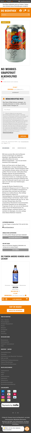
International (10, 344)
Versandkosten (25, 141)
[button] (6, 299)
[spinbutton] (5, 299)
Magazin (3, 327)
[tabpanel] (15, 184)
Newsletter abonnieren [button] (15, 310)
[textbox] (15, 109)
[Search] (28, 14)
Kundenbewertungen (7, 382)
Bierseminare (4, 340)
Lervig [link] (2, 79)
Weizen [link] (15, 287)
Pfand (5, 143)
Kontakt (3, 331)
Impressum (4, 378)
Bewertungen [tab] (22, 148)
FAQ (2, 346)
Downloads (4, 329)
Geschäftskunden (6, 352)
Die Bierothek (9, 10)
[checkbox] (15, 123)
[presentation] (2, 281)
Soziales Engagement (7, 323)
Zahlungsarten (5, 342)
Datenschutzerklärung (8, 132)
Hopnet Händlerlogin (7, 362)
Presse (3, 325)
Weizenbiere (7, 285)
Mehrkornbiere (23, 285)
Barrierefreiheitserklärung (8, 384)
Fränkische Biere (15, 285)
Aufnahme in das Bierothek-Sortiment (11, 356)
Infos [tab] (13, 148)
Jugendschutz (5, 370)
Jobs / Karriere (5, 319)
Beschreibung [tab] (5, 148)
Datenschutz (4, 380)
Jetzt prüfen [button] (15, 250)
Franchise (3, 354)
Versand (3, 344)
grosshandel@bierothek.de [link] (15, 237)
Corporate (3, 333)
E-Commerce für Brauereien (8, 364)
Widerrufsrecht (5, 376)
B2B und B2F (4, 358)
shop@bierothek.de (25, 1)
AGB (2, 374)
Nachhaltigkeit (5, 321)
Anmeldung (23, 136)
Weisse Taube (15, 289)
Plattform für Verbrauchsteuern (9, 360)
